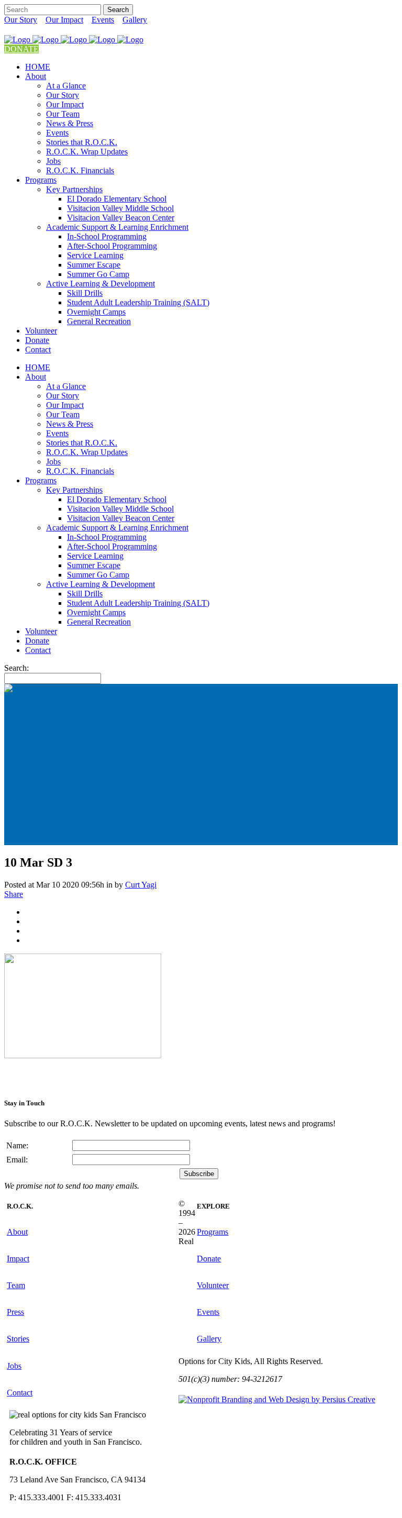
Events (103, 19)
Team (16, 1285)
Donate (209, 1258)
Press (15, 1312)
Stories (18, 1338)
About (17, 1231)
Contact (19, 1392)
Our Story (20, 19)
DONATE (21, 49)
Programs (212, 1231)
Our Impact (64, 19)
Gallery (134, 19)
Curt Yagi (141, 884)
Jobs (14, 1365)
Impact (18, 1258)
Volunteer (213, 1285)
